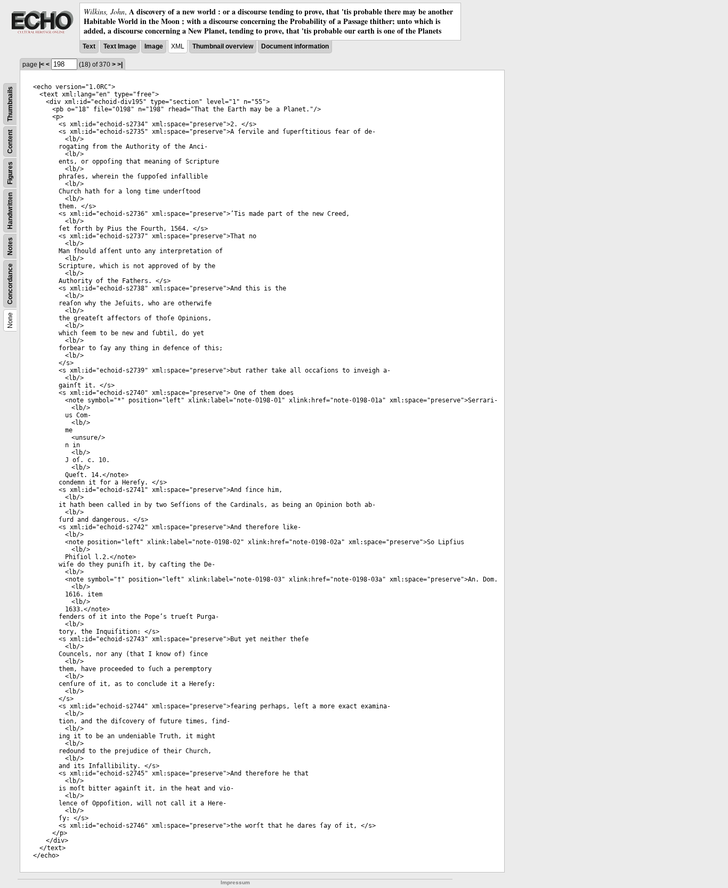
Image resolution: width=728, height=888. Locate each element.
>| (120, 64)
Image (153, 46)
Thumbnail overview (222, 46)
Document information (295, 46)
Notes (10, 246)
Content (10, 142)
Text (89, 46)
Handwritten (10, 210)
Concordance (10, 283)
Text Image (119, 46)
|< (41, 64)
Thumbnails (10, 104)
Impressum (235, 882)
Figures (10, 173)
